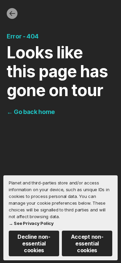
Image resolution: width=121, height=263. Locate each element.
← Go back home (31, 111)
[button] (34, 243)
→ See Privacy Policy (31, 223)
